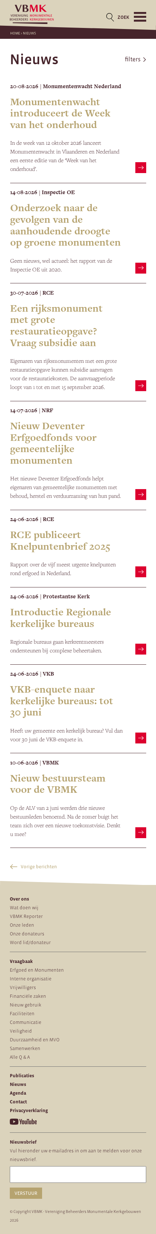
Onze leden (22, 925)
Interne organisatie (31, 978)
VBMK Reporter (26, 916)
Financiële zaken (28, 996)
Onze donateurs (27, 933)
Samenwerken (25, 1048)
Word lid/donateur (30, 942)
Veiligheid (21, 1031)
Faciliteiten (22, 1013)
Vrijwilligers (23, 987)
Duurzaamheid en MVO (34, 1039)
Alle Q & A (20, 1057)
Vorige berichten (38, 866)
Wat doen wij (24, 907)
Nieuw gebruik (25, 1005)
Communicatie (25, 1022)
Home (15, 33)
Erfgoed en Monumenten (37, 970)
